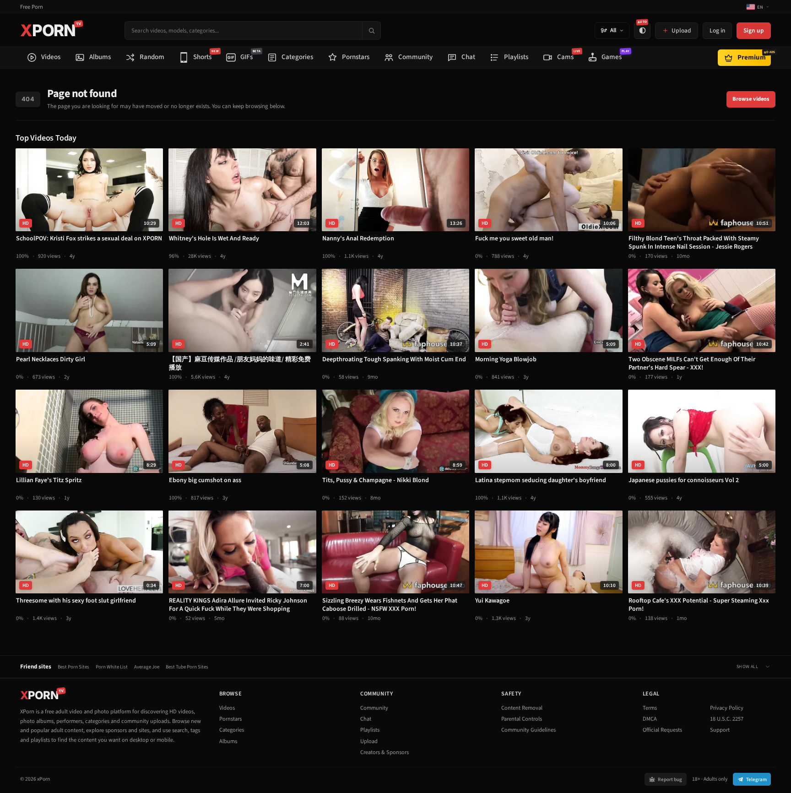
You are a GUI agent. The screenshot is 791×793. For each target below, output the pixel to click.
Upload (369, 741)
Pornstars (230, 719)
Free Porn (31, 7)
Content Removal (521, 708)
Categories (231, 730)
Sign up (753, 30)
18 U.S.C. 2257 (726, 719)
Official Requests (662, 730)
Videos (227, 708)
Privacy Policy (726, 708)
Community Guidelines (528, 730)
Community (374, 708)
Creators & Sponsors (384, 752)
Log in (717, 30)
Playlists (369, 730)
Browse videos (750, 99)
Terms (650, 708)
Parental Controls (521, 719)
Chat (365, 719)
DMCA (650, 719)
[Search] (371, 30)
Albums (228, 741)
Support (720, 730)
